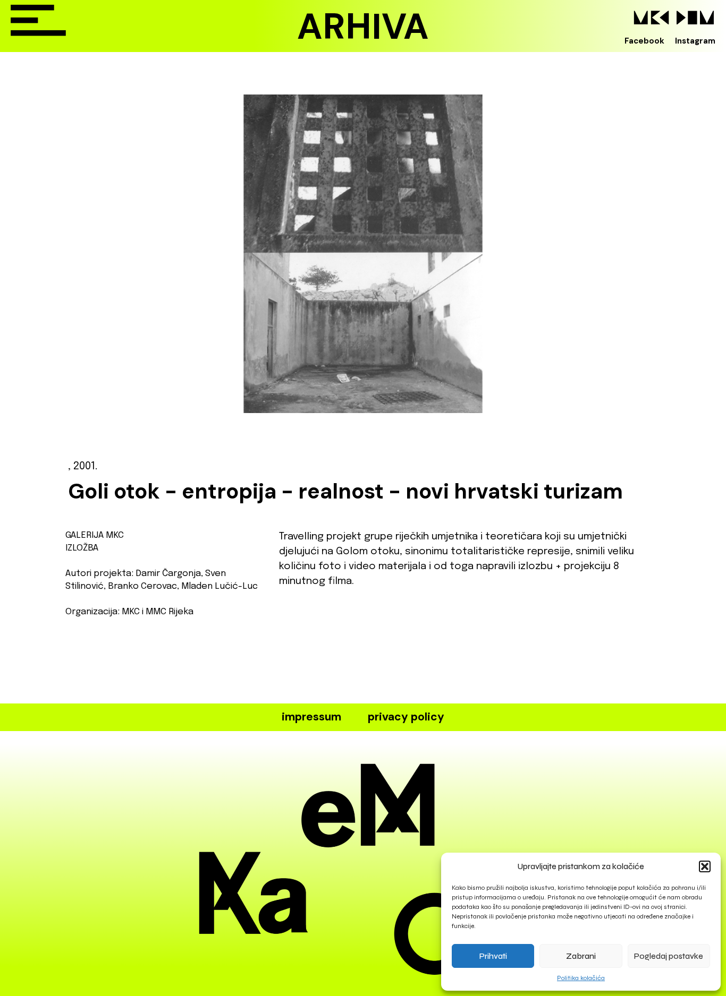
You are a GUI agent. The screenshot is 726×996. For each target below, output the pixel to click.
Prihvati (493, 956)
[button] (704, 866)
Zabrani (581, 956)
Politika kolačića (581, 978)
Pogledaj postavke (668, 956)
